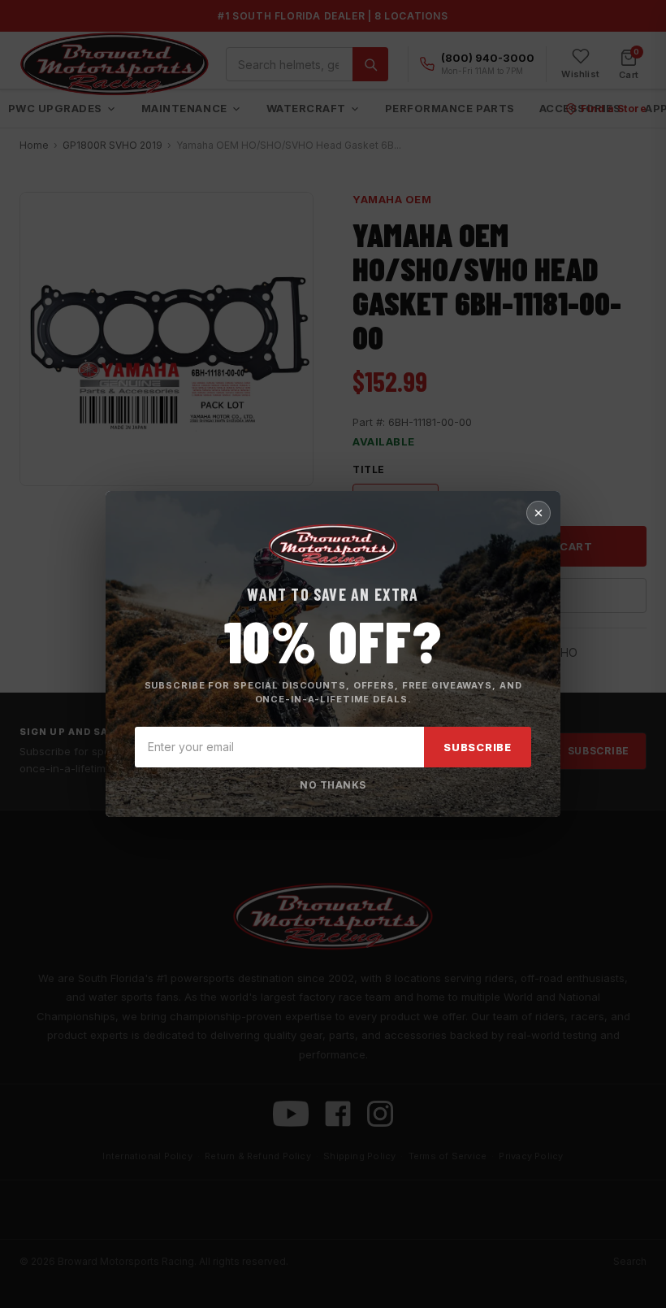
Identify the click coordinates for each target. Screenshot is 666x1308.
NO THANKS (332, 785)
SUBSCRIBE (477, 747)
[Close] (538, 513)
